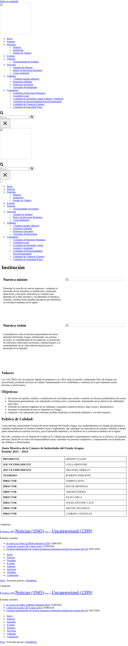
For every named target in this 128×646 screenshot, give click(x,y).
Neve (2, 580)
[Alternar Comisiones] (55, 237)
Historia (17, 47)
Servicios (11, 569)
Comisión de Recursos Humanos (29, 93)
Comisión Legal (21, 96)
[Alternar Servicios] (55, 211)
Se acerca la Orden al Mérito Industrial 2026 (28, 543)
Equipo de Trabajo (22, 53)
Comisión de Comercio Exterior (28, 104)
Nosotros (11, 560)
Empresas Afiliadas (22, 81)
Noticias (11, 41)
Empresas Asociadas (23, 84)
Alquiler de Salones (22, 67)
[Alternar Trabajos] (55, 206)
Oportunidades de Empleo (26, 61)
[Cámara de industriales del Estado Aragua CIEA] (15, 33)
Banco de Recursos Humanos (27, 70)
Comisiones (12, 575)
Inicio (9, 38)
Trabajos (11, 566)
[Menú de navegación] (1, 162)
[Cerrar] (5, 123)
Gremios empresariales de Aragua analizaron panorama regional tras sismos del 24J (47, 549)
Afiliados (11, 572)
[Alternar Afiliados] (55, 223)
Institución (18, 50)
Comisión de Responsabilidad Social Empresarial (37, 101)
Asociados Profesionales (25, 87)
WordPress (31, 580)
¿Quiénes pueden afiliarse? (26, 79)
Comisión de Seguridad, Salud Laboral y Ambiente (38, 98)
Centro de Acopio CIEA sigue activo (24, 546)
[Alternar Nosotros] (55, 192)
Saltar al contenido (9, 1)
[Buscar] (1, 113)
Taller (47, 532)
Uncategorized (72, 530)
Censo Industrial (21, 73)
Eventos (11, 56)
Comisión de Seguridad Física (28, 107)
